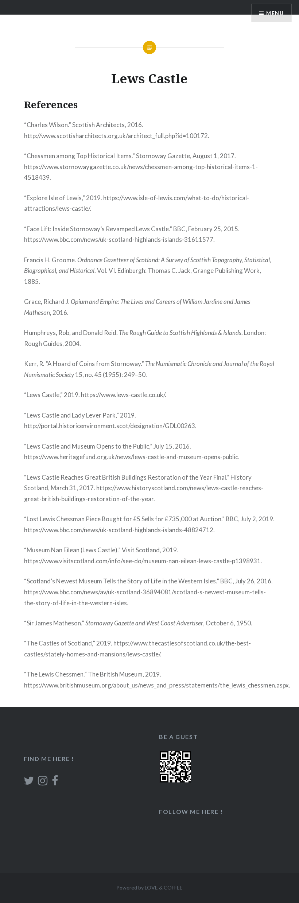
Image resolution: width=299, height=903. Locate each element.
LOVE (151, 887)
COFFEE (173, 887)
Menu (275, 13)
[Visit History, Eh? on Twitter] (29, 782)
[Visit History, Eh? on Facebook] (55, 782)
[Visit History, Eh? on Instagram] (42, 782)
